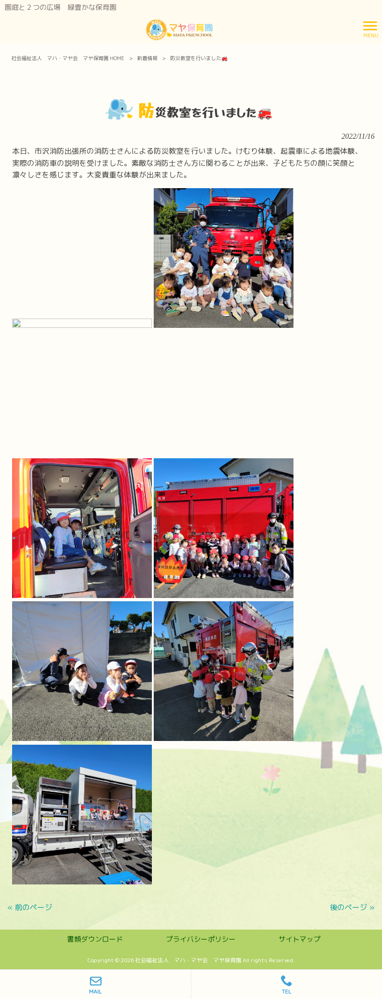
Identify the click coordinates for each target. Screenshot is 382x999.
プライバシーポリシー (201, 939)
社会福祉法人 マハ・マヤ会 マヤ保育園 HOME (67, 58)
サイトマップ (300, 939)
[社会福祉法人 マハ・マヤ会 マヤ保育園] (179, 28)
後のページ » (352, 907)
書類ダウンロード (95, 939)
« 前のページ (29, 907)
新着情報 (147, 58)
